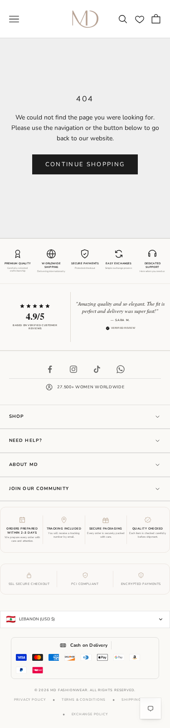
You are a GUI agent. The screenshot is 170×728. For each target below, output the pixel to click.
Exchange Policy (90, 714)
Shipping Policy (138, 699)
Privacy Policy (30, 699)
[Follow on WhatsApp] (120, 369)
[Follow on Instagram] (73, 369)
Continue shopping (85, 164)
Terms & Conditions (84, 699)
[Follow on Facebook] (49, 369)
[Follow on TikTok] (97, 369)
